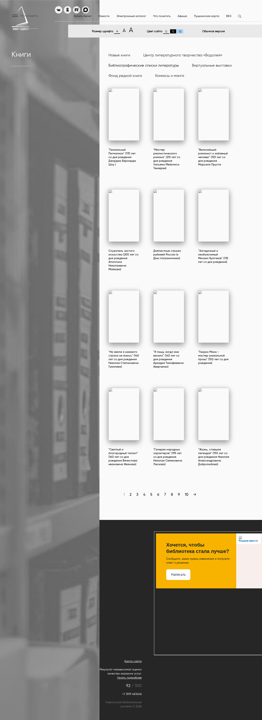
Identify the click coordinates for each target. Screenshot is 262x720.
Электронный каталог (131, 16)
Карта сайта (133, 661)
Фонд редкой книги (125, 76)
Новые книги (119, 55)
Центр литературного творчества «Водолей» (182, 55)
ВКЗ (228, 16)
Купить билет (82, 16)
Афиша (182, 16)
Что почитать (162, 16)
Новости (104, 16)
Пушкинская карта (206, 16)
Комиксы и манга (169, 76)
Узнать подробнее (129, 677)
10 (186, 495)
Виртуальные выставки (212, 65)
